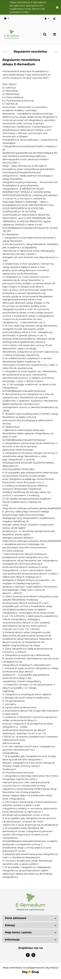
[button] (55, 18)
